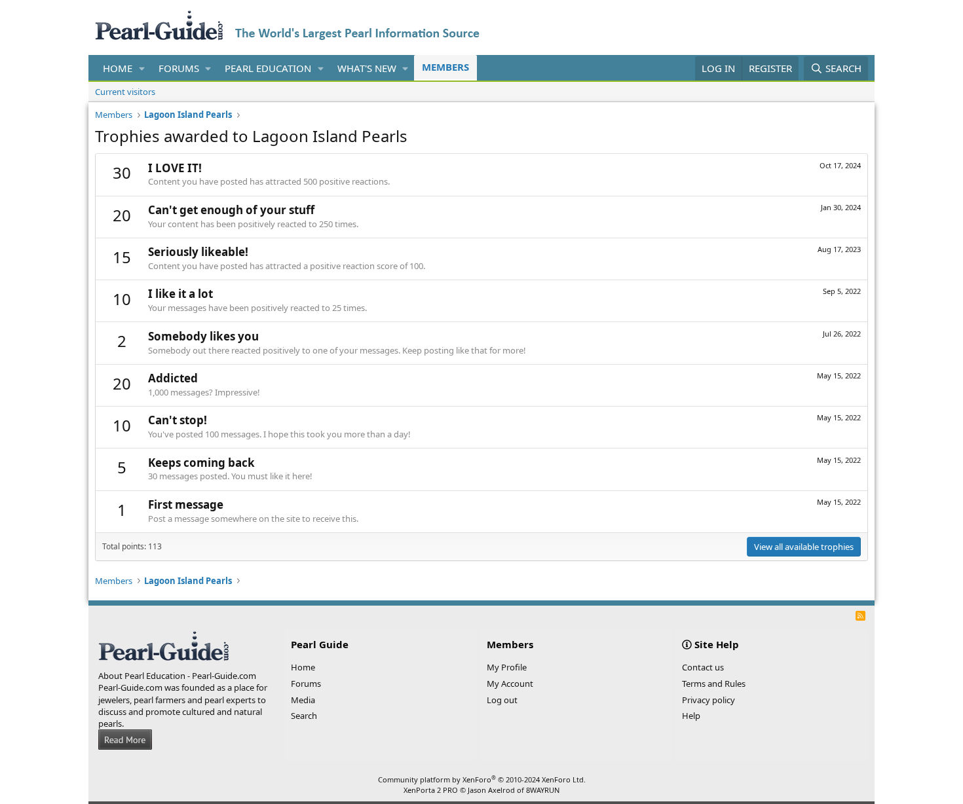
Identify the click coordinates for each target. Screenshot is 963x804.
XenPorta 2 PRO (431, 790)
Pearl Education (268, 68)
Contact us (703, 667)
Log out (502, 700)
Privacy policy (708, 700)
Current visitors (125, 92)
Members (445, 66)
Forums (179, 68)
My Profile (507, 667)
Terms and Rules (714, 683)
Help (691, 716)
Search (304, 716)
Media (303, 700)
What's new (366, 68)
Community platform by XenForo (482, 779)
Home (117, 68)
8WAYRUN (542, 790)
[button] (142, 68)
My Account (510, 683)
